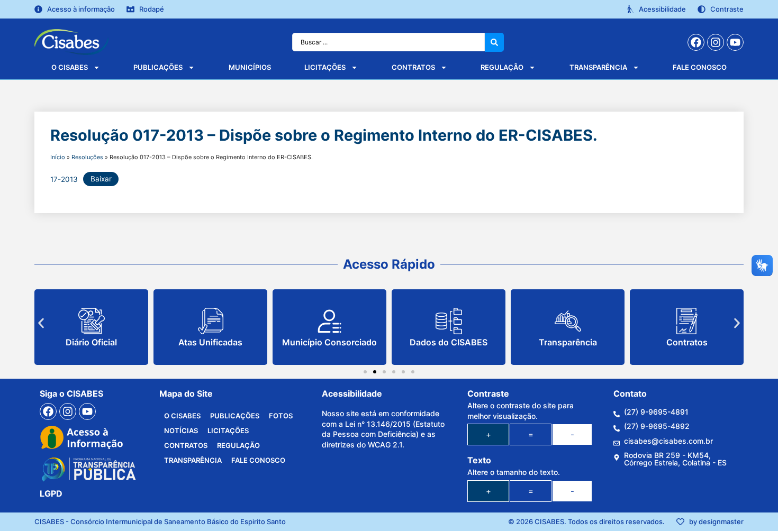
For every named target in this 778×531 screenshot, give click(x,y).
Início (57, 157)
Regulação (502, 67)
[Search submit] (494, 42)
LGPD (51, 493)
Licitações (325, 67)
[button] (41, 323)
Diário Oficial (91, 342)
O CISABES (69, 67)
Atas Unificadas (210, 342)
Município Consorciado (329, 342)
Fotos (281, 415)
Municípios (250, 67)
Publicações (158, 67)
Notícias (181, 430)
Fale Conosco (700, 67)
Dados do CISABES (448, 342)
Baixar (101, 179)
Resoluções (87, 157)
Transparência (598, 67)
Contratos (413, 67)
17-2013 (64, 179)
